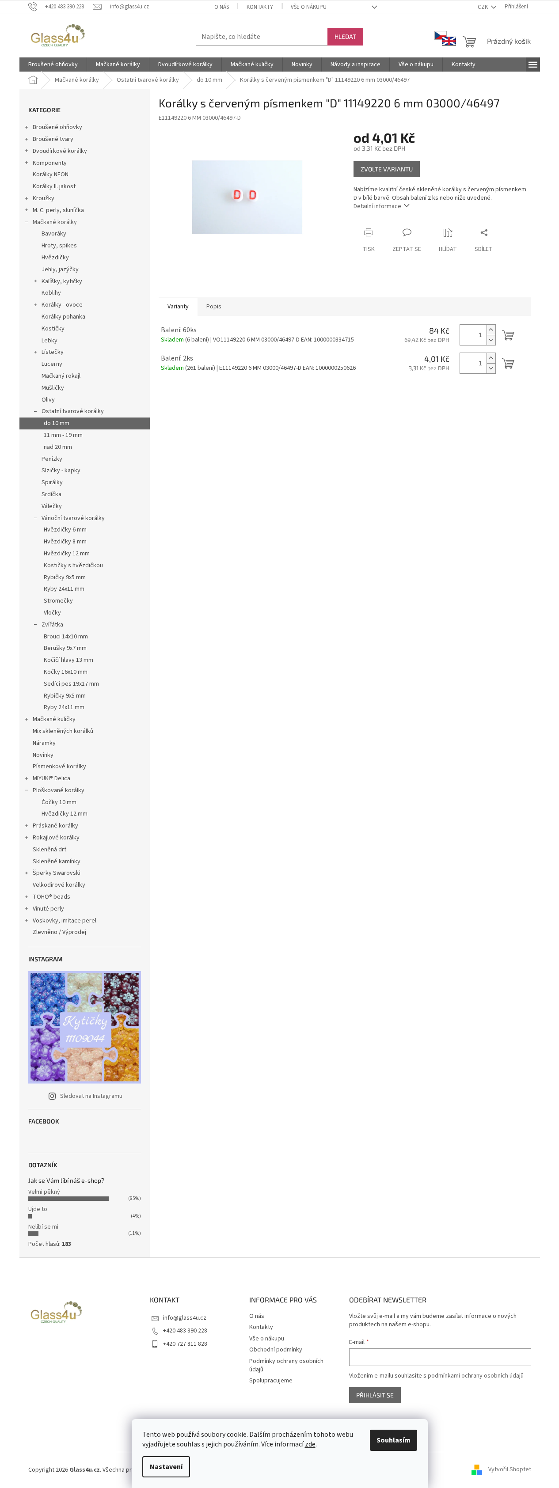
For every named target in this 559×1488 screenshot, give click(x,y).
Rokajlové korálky (56, 837)
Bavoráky (54, 233)
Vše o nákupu (309, 7)
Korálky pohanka (63, 316)
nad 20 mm (58, 447)
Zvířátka (52, 624)
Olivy (48, 399)
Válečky (52, 506)
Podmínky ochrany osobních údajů (286, 1365)
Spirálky (52, 482)
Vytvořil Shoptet (509, 1469)
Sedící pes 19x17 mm (71, 683)
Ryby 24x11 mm (64, 589)
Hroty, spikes (59, 245)
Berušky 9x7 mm (65, 648)
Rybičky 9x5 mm (65, 577)
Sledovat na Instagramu (91, 1096)
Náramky (44, 743)
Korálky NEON (50, 174)
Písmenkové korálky (59, 766)
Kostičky (53, 328)
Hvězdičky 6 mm (65, 529)
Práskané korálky (55, 825)
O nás (221, 7)
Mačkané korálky (55, 222)
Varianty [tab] (178, 306)
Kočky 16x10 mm (65, 672)
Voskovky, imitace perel (64, 920)
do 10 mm (56, 423)
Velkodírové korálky (59, 885)
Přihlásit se (375, 1395)
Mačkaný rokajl (61, 376)
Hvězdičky (55, 257)
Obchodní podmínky (275, 1349)
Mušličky (53, 387)
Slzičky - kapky (61, 470)
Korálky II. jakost (54, 186)
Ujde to (37, 1209)
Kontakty (260, 7)
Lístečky (53, 352)
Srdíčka (51, 494)
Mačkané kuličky (54, 719)
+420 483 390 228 (185, 1330)
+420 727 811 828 (185, 1344)
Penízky (52, 459)
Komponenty (50, 163)
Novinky (43, 755)
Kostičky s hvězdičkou (73, 565)
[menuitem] (53, 64)
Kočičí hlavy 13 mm (68, 660)
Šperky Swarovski (56, 873)
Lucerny (52, 364)
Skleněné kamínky (56, 861)
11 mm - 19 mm (63, 435)
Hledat (345, 36)
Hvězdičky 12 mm (67, 553)
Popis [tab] (213, 306)
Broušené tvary (53, 139)
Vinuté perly (48, 908)
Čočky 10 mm (59, 802)
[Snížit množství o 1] (491, 340)
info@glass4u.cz (184, 1317)
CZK (483, 7)
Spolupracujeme (271, 1380)
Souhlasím (393, 1440)
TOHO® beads (51, 896)
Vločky (52, 612)
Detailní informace (377, 206)
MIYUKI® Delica (51, 778)
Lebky (49, 340)
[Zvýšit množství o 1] (491, 330)
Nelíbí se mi (43, 1226)
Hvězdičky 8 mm (65, 541)
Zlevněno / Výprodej (59, 932)
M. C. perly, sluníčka (58, 210)
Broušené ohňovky (57, 127)
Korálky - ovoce (62, 304)
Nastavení (166, 1467)
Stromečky (58, 600)
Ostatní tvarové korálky (73, 411)
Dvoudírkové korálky (60, 151)
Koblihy (51, 292)
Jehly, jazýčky (60, 269)
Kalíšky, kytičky (62, 281)
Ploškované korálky (58, 790)
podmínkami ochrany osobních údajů (476, 1375)
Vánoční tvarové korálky (73, 518)
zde (310, 1444)
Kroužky (43, 198)
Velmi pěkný (44, 1192)
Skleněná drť (50, 849)
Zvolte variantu (387, 169)
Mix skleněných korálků (63, 731)
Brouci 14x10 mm (66, 636)
